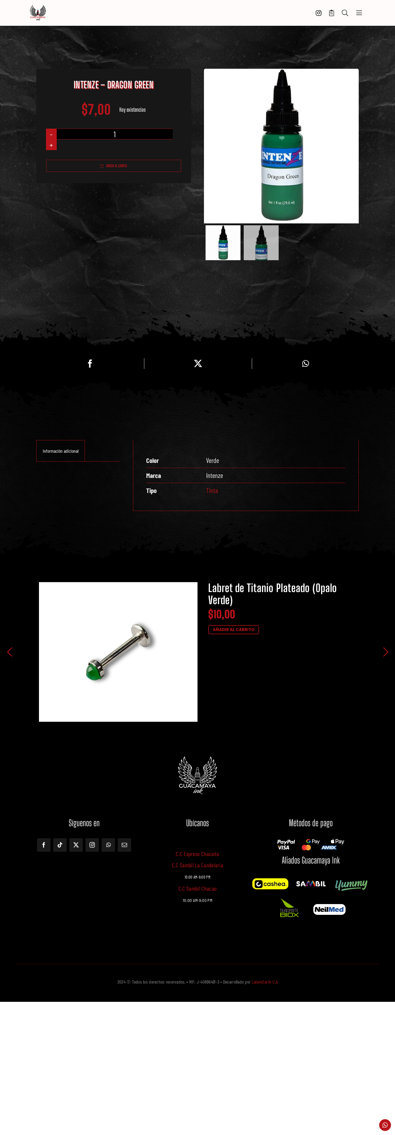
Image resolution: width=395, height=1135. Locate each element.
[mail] (124, 845)
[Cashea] (270, 881)
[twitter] (76, 845)
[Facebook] (90, 363)
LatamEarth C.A (265, 982)
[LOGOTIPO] (38, 7)
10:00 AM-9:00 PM (197, 900)
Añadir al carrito (116, 166)
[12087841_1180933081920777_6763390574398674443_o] (311, 882)
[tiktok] (60, 845)
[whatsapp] (108, 845)
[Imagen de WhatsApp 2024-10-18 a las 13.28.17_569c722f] (289, 898)
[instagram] (92, 845)
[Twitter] (198, 363)
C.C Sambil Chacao (197, 888)
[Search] (345, 13)
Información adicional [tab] (60, 451)
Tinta (212, 490)
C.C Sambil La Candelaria (197, 864)
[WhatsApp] (305, 363)
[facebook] (44, 845)
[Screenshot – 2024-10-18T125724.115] (329, 906)
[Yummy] (351, 881)
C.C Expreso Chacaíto (197, 853)
